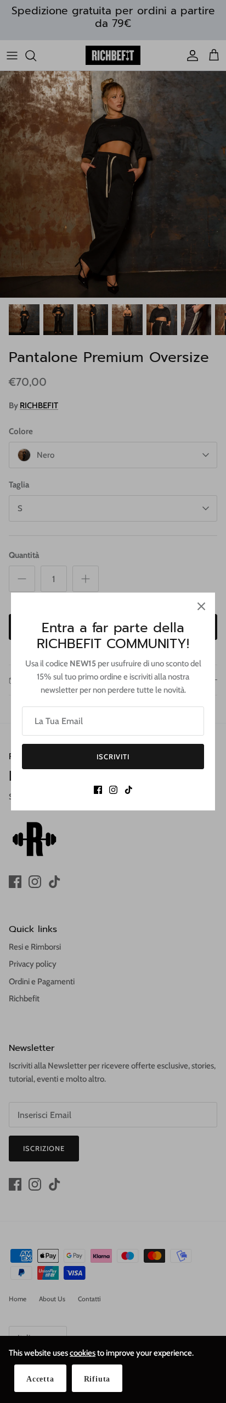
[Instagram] (113, 790)
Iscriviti (113, 756)
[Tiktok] (129, 790)
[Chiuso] (201, 606)
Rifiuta (97, 1379)
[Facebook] (98, 790)
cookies (82, 1353)
